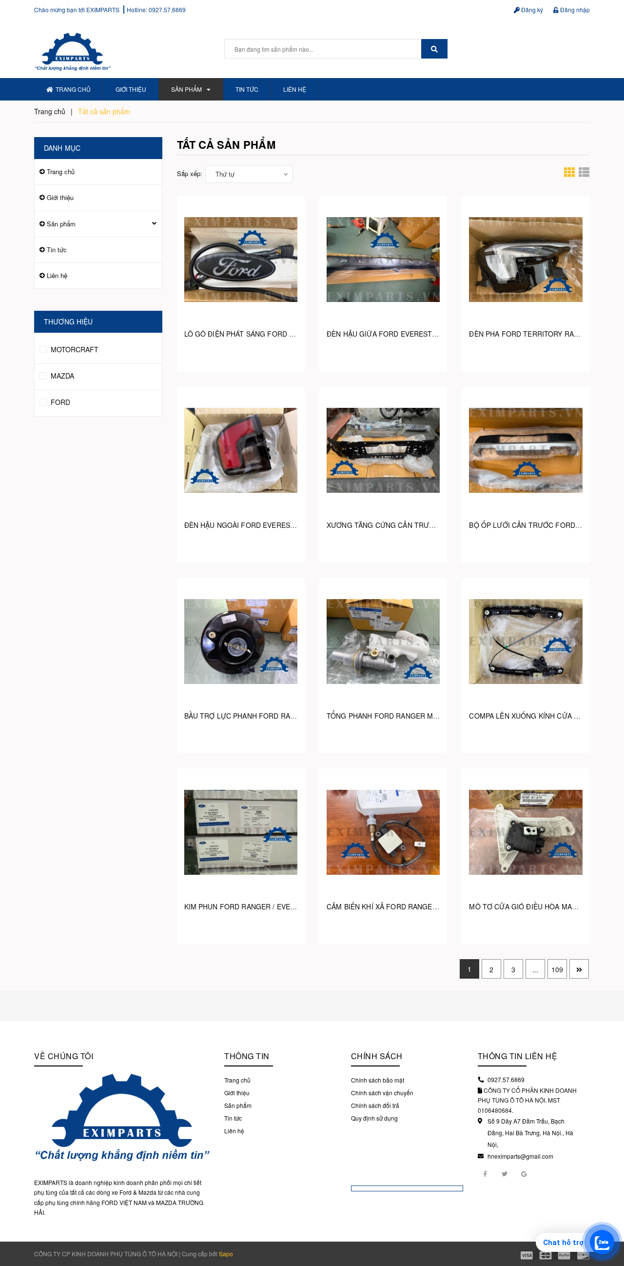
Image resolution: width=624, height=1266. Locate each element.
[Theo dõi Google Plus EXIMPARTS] (524, 1173)
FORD (59, 402)
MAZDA (61, 376)
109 (557, 969)
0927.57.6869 (167, 9)
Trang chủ (73, 89)
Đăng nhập (574, 9)
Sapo (226, 1253)
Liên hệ (294, 89)
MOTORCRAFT (73, 349)
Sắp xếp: (189, 173)
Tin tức (246, 89)
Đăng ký (531, 9)
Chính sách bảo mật (377, 1080)
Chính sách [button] (377, 1056)
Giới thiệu (131, 89)
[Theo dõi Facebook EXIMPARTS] (485, 1173)
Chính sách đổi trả (375, 1105)
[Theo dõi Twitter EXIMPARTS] (504, 1173)
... (535, 969)
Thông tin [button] (247, 1056)
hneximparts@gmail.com (520, 1156)
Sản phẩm (186, 89)
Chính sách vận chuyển (382, 1092)
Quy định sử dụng (374, 1118)
